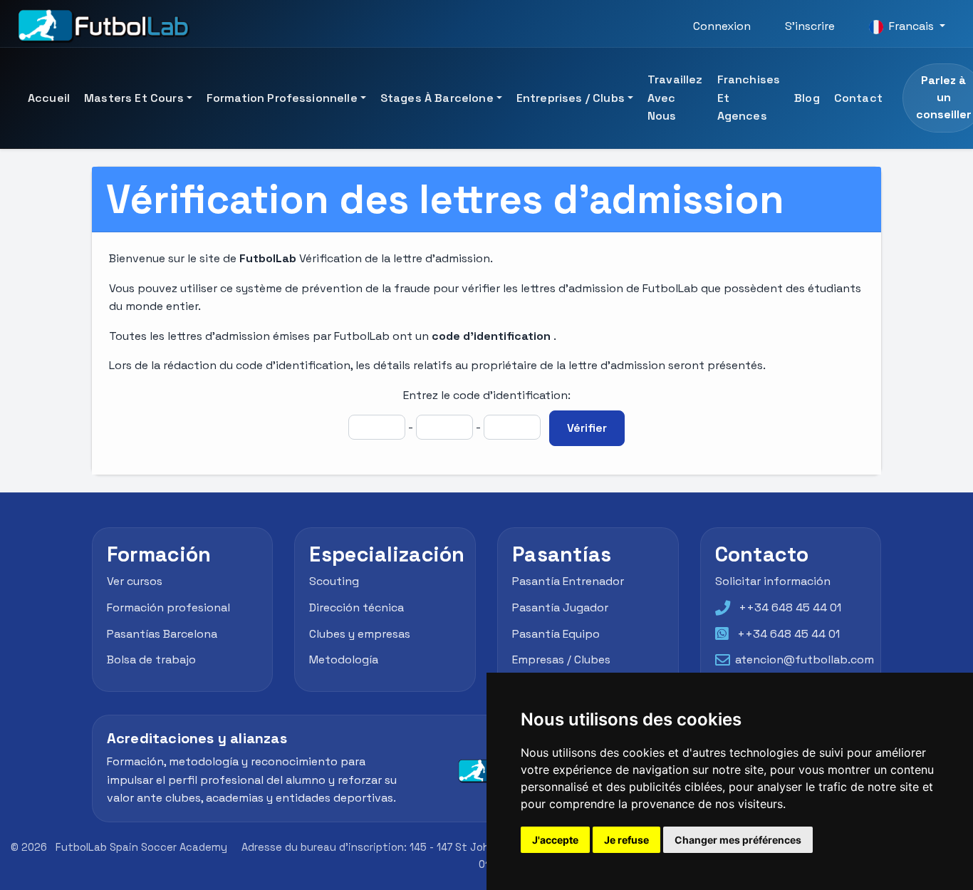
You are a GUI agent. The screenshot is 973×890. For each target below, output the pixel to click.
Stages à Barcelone (437, 97)
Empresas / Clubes (561, 659)
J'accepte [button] (555, 840)
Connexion (722, 26)
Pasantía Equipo (556, 633)
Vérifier (587, 427)
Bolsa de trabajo (151, 659)
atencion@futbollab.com (804, 659)
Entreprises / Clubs (570, 97)
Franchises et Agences (749, 97)
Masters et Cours (134, 97)
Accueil (49, 97)
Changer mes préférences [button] (738, 840)
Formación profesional (168, 607)
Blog (807, 97)
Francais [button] (911, 26)
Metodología (343, 659)
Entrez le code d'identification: (487, 395)
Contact (858, 97)
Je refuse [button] (626, 840)
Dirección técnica (356, 607)
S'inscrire (810, 26)
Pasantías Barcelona (162, 633)
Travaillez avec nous (675, 97)
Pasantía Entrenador (568, 581)
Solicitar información (773, 581)
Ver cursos (134, 581)
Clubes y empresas (359, 633)
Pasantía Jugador (560, 607)
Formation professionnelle (282, 97)
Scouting (334, 581)
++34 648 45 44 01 (790, 607)
